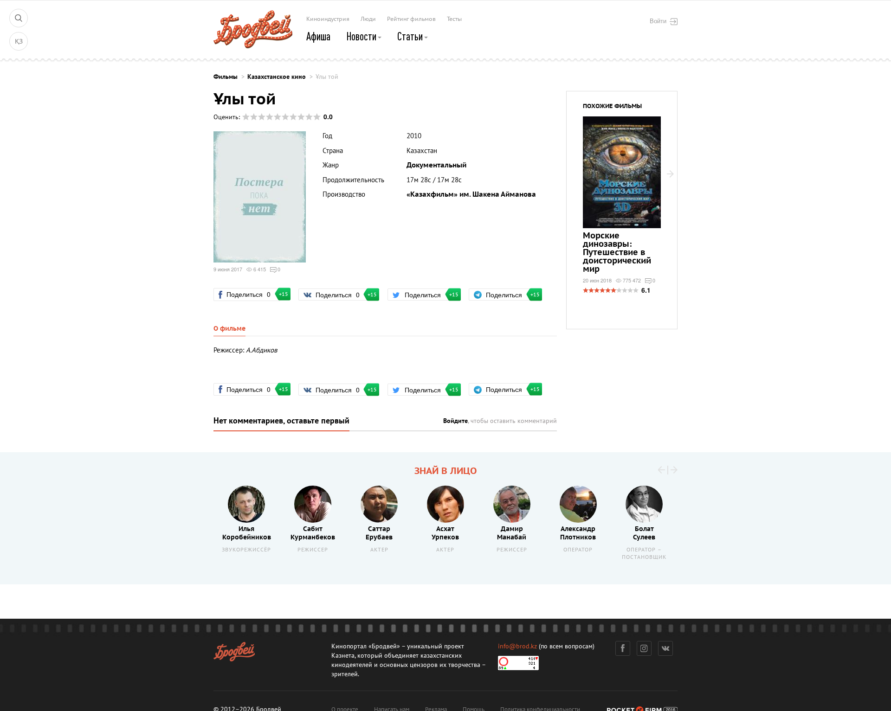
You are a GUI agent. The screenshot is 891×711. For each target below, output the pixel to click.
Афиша (318, 36)
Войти (658, 21)
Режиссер (312, 550)
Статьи (411, 36)
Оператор (578, 550)
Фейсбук (622, 648)
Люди (368, 19)
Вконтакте (665, 648)
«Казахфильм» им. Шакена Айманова (471, 194)
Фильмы (225, 77)
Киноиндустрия (327, 19)
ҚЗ (19, 41)
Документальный (436, 165)
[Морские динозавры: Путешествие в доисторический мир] (622, 194)
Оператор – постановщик (644, 553)
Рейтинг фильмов (411, 19)
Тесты (454, 19)
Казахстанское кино (276, 77)
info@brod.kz (517, 646)
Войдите (455, 421)
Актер (379, 550)
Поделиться (252, 294)
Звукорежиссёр (246, 550)
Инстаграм (644, 648)
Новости (362, 36)
